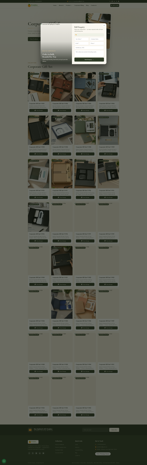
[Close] (104, 25)
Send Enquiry (89, 59)
